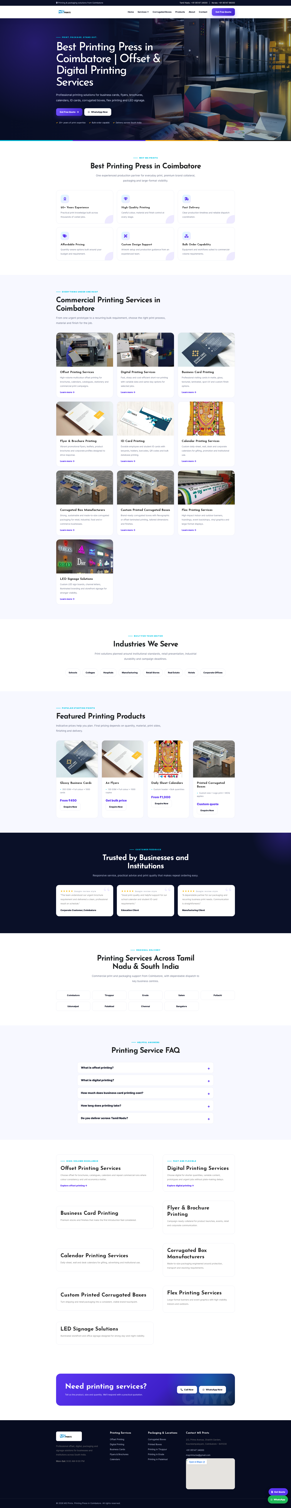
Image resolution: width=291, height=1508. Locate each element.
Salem (181, 995)
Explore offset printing (72, 1185)
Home (131, 12)
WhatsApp (279, 1500)
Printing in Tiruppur (157, 1449)
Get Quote (279, 1490)
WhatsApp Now (99, 112)
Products (180, 12)
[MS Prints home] (68, 12)
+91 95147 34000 (195, 1450)
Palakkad (109, 1006)
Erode (145, 995)
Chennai (145, 1006)
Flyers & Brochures (119, 1454)
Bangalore (181, 1006)
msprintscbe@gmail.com (198, 1455)
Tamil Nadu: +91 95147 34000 (193, 3)
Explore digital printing (179, 1185)
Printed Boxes (155, 1444)
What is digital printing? (97, 1080)
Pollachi (218, 995)
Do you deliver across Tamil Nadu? (104, 1118)
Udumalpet (73, 1006)
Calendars (115, 1459)
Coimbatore (73, 995)
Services (142, 12)
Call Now (188, 1389)
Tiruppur (109, 995)
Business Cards (117, 1449)
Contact (203, 12)
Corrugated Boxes (162, 12)
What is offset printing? (97, 1067)
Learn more (66, 392)
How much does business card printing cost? (112, 1092)
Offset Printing (117, 1439)
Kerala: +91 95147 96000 (223, 3)
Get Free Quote (223, 12)
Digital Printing (117, 1444)
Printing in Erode (156, 1454)
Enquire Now (70, 806)
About (192, 12)
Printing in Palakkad (158, 1459)
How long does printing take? (101, 1105)
